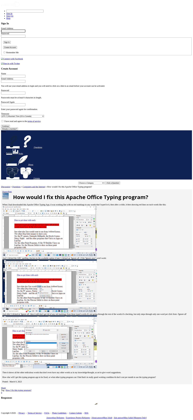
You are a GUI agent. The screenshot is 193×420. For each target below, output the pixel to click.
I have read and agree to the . (22, 121)
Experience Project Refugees (78, 418)
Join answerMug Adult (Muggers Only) (130, 418)
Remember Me (12, 52)
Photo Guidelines (59, 413)
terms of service (34, 121)
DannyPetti (7, 192)
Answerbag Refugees (55, 418)
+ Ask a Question (112, 183)
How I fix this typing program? (19, 390)
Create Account (10, 47)
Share (3, 388)
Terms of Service (35, 413)
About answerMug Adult (101, 418)
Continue (5, 126)
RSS (86, 413)
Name (3, 74)
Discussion (5, 187)
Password (5, 33)
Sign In (7, 42)
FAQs (46, 413)
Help (8, 18)
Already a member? (9, 129)
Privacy (22, 413)
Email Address (7, 28)
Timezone (5, 114)
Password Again (8, 102)
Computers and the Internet (34, 187)
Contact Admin (75, 413)
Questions (16, 187)
